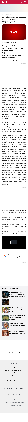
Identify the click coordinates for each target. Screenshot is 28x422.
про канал (14, 367)
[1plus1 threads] (11, 363)
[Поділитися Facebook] (13, 42)
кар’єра (14, 373)
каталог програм (14, 372)
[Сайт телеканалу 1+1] (4, 2)
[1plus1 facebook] (16, 363)
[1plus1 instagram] (8, 363)
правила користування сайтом (14, 382)
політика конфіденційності (14, 380)
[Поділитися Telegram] (11, 42)
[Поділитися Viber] (15, 42)
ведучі (14, 375)
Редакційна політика (14, 383)
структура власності (14, 378)
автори (14, 377)
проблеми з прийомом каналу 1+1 (14, 370)
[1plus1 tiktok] (13, 363)
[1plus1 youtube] (19, 363)
